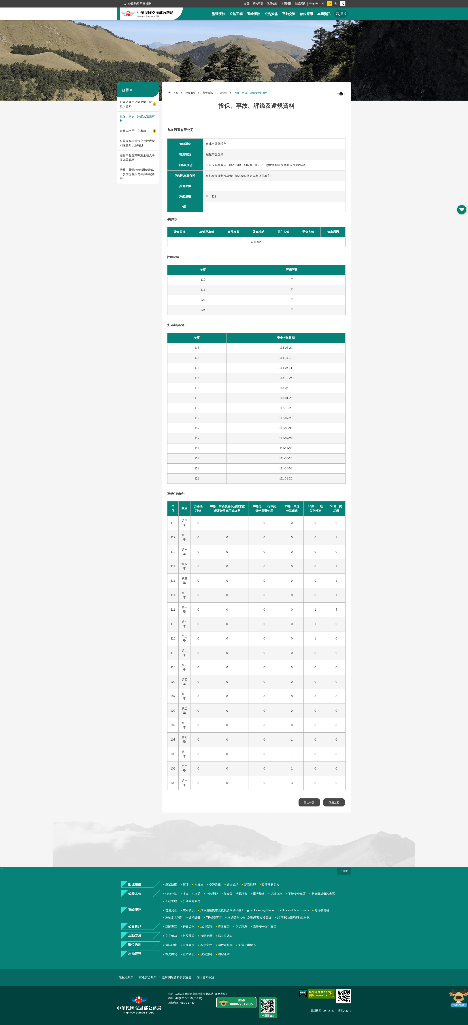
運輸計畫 (194, 917)
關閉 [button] (345, 871)
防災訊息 (241, 926)
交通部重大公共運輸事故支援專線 (249, 917)
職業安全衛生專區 (264, 926)
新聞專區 (171, 926)
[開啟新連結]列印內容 (341, 94)
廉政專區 (224, 926)
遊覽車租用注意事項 (133, 130)
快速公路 (171, 893)
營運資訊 (171, 910)
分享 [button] (343, 3)
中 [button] (329, 3)
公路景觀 (212, 893)
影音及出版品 (247, 945)
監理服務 (218, 14)
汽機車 (199, 884)
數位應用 (306, 14)
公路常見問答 (191, 901)
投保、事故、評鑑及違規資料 (137, 118)
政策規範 (206, 954)
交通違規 (215, 884)
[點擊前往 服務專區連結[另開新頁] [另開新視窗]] (236, 1003)
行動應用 (206, 935)
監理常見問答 (270, 884)
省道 (186, 893)
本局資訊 (324, 14)
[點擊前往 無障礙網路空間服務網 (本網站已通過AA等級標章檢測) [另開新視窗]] (321, 994)
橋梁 (197, 893)
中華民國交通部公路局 (147, 14)
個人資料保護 (205, 977)
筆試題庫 (171, 884)
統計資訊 (206, 926)
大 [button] (335, 3)
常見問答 (286, 3)
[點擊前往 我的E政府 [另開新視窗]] (303, 993)
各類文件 (206, 945)
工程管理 (171, 901)
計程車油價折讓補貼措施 (293, 917)
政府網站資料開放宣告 (176, 977)
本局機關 (171, 954)
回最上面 (334, 802)
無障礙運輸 (322, 910)
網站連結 (224, 954)
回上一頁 (309, 802)
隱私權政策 (126, 977)
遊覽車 (223, 92)
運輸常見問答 (174, 917)
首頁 (246, 3)
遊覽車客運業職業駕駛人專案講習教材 (137, 157)
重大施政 (259, 893)
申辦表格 (189, 945)
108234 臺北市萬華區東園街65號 (194, 993)
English (313, 3)
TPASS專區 (214, 917)
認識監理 (250, 884)
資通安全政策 (147, 977)
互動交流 (288, 14)
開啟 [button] (461, 209)
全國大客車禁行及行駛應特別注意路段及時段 (137, 143)
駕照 (186, 884)
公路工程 (236, 14)
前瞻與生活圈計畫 (235, 893)
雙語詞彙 (300, 3)
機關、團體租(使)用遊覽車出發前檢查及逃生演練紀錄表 (137, 174)
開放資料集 (225, 945)
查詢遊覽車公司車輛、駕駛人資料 (136, 104)
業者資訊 (208, 92)
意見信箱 (272, 3)
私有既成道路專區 (323, 893)
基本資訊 (189, 954)
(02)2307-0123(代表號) (188, 998)
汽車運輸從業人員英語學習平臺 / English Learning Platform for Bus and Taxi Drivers (254, 910)
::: (2, 19)
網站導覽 (258, 3)
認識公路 (276, 893)
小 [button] (323, 3)
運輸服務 (253, 14)
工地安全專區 (297, 893)
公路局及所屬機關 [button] (139, 3)
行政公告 (189, 926)
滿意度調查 (225, 935)
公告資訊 (271, 14)
